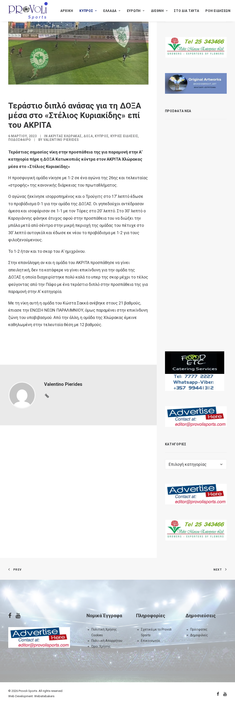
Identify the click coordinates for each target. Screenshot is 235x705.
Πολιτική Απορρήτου (106, 640)
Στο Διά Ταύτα (186, 11)
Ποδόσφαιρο (19, 140)
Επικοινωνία (150, 640)
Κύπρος (86, 11)
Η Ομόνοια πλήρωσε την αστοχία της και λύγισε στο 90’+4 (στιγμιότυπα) (205, 320)
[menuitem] (66, 10)
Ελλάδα (110, 11)
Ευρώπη (134, 11)
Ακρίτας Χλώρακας (64, 136)
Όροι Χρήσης (101, 646)
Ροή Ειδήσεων (217, 11)
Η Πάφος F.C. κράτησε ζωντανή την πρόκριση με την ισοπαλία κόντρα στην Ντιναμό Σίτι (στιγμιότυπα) (203, 279)
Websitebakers (44, 696)
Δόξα (88, 136)
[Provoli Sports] (28, 10)
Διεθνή (157, 11)
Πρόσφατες (198, 629)
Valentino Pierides (61, 140)
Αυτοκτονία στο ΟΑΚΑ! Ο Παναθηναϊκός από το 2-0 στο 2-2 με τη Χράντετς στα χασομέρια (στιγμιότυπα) (205, 231)
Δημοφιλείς (199, 635)
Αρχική (66, 11)
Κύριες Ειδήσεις (124, 136)
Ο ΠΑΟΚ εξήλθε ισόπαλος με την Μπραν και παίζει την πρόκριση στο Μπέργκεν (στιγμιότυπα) (203, 186)
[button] (172, 126)
